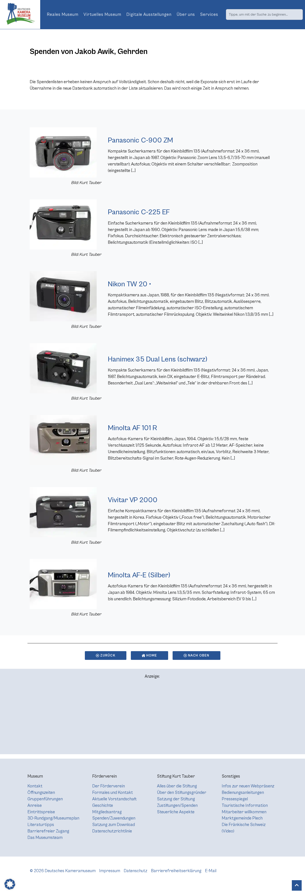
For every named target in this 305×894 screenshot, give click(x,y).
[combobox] (264, 14)
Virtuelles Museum (102, 14)
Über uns (186, 14)
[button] (10, 884)
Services (209, 14)
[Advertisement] (152, 718)
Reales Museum (62, 14)
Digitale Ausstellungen (148, 14)
